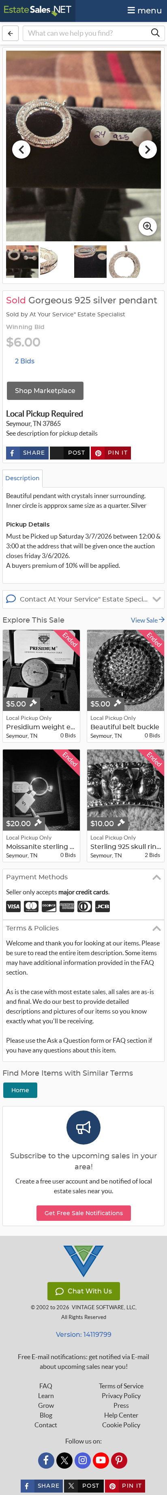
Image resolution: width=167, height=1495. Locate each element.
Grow (46, 1405)
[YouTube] (101, 1460)
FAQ (45, 1386)
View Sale (145, 620)
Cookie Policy (121, 1424)
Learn (46, 1395)
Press (121, 1405)
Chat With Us (90, 1291)
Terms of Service (121, 1386)
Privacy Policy (121, 1395)
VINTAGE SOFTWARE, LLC (103, 1307)
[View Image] (22, 261)
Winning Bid (25, 327)
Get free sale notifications (84, 1213)
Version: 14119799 (83, 1334)
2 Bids (24, 361)
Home (20, 1090)
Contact (45, 1424)
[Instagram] (83, 1460)
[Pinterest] (119, 1460)
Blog (46, 1415)
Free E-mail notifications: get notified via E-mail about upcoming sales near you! (83, 1361)
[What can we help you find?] (155, 33)
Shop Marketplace (45, 391)
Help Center (121, 1415)
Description (22, 478)
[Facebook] (46, 1460)
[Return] (10, 33)
